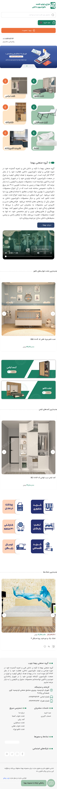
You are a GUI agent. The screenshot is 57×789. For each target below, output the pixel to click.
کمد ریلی (21, 719)
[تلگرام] (12, 754)
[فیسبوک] (22, 754)
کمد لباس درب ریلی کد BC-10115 (43, 477)
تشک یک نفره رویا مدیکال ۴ (45, 641)
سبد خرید (47, 712)
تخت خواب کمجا (18, 716)
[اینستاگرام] (17, 754)
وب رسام (6, 778)
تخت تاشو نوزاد (19, 729)
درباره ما (22, 712)
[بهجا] (44, 5)
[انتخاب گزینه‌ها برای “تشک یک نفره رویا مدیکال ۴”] (53, 649)
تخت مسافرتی (19, 722)
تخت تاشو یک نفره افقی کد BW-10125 (41, 339)
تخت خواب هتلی (18, 726)
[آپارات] (7, 754)
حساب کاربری (46, 716)
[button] (53, 314)
